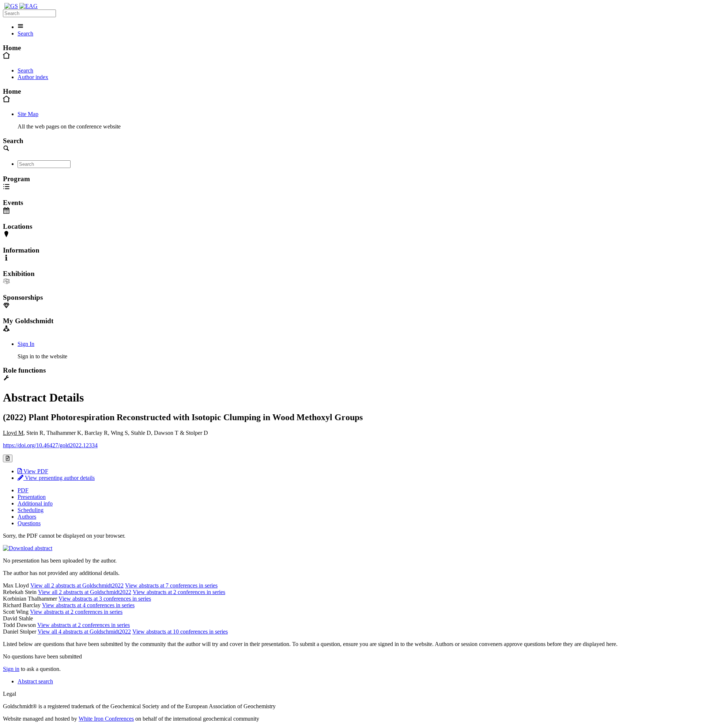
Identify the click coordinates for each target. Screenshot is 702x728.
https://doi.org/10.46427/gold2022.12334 (50, 445)
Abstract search (35, 681)
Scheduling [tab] (31, 510)
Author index (33, 77)
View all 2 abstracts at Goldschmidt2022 (77, 585)
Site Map (28, 114)
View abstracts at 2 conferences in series (179, 592)
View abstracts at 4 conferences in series (88, 605)
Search (25, 33)
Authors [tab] (27, 517)
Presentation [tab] (32, 497)
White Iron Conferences (106, 719)
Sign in (11, 669)
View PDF (35, 471)
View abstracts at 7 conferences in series (171, 585)
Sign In (26, 344)
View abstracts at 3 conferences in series (104, 599)
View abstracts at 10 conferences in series (180, 631)
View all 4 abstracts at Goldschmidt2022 (84, 631)
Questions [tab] (29, 523)
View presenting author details (59, 478)
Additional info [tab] (35, 503)
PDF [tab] (23, 490)
